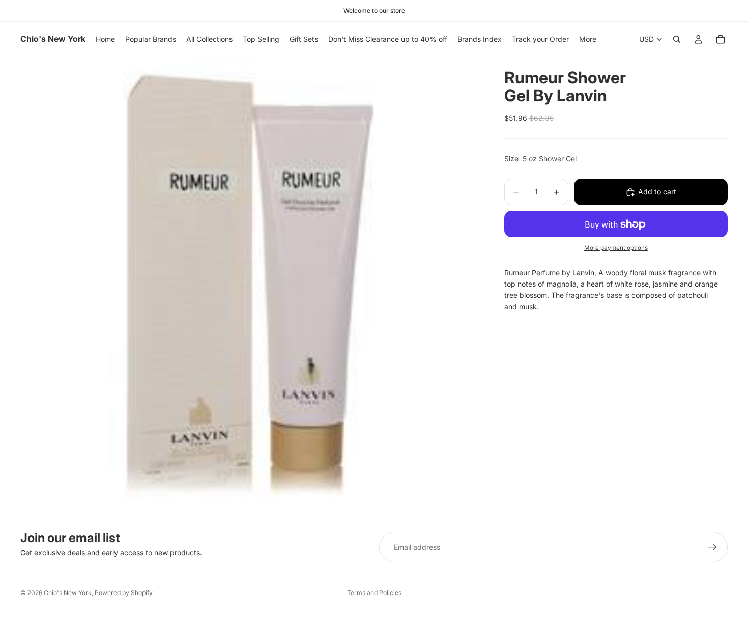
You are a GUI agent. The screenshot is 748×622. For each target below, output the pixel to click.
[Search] (677, 39)
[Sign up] (712, 547)
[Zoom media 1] (250, 286)
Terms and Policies (374, 593)
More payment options (616, 247)
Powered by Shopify (124, 593)
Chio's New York (68, 593)
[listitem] (587, 39)
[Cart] (720, 39)
